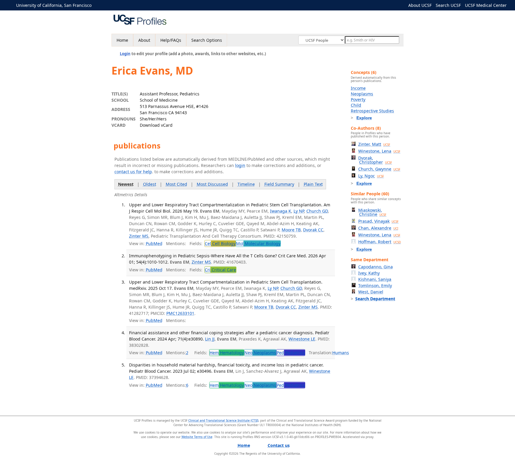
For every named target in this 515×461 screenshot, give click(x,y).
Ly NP (299, 211)
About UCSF (420, 5)
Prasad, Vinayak (378, 221)
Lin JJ (210, 339)
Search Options (206, 40)
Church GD (317, 211)
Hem (227, 352)
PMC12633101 (180, 313)
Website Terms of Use (197, 437)
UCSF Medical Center (486, 5)
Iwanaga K (280, 211)
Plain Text (313, 184)
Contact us (279, 445)
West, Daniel (370, 292)
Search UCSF (448, 5)
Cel (220, 243)
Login (125, 53)
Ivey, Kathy (369, 273)
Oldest (149, 184)
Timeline (246, 184)
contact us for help (133, 171)
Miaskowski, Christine (372, 212)
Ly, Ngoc (371, 176)
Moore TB (291, 230)
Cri (220, 270)
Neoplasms (362, 94)
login (240, 165)
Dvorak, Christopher (375, 160)
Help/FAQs (170, 40)
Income (358, 88)
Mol (258, 243)
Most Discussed (212, 184)
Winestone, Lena (379, 151)
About (144, 40)
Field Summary (279, 184)
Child (356, 105)
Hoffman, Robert (379, 242)
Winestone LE (301, 339)
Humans (340, 352)
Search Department (375, 298)
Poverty (358, 99)
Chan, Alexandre (378, 228)
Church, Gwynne (379, 169)
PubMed (154, 243)
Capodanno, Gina (375, 267)
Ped (291, 352)
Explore (364, 117)
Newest (126, 184)
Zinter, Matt (374, 144)
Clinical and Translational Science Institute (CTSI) (223, 420)
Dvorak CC (313, 230)
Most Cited (176, 184)
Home (122, 40)
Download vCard (156, 125)
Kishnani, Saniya (374, 279)
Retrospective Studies (372, 111)
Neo (260, 352)
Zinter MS (138, 236)
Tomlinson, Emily (375, 285)
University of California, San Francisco (53, 5)
